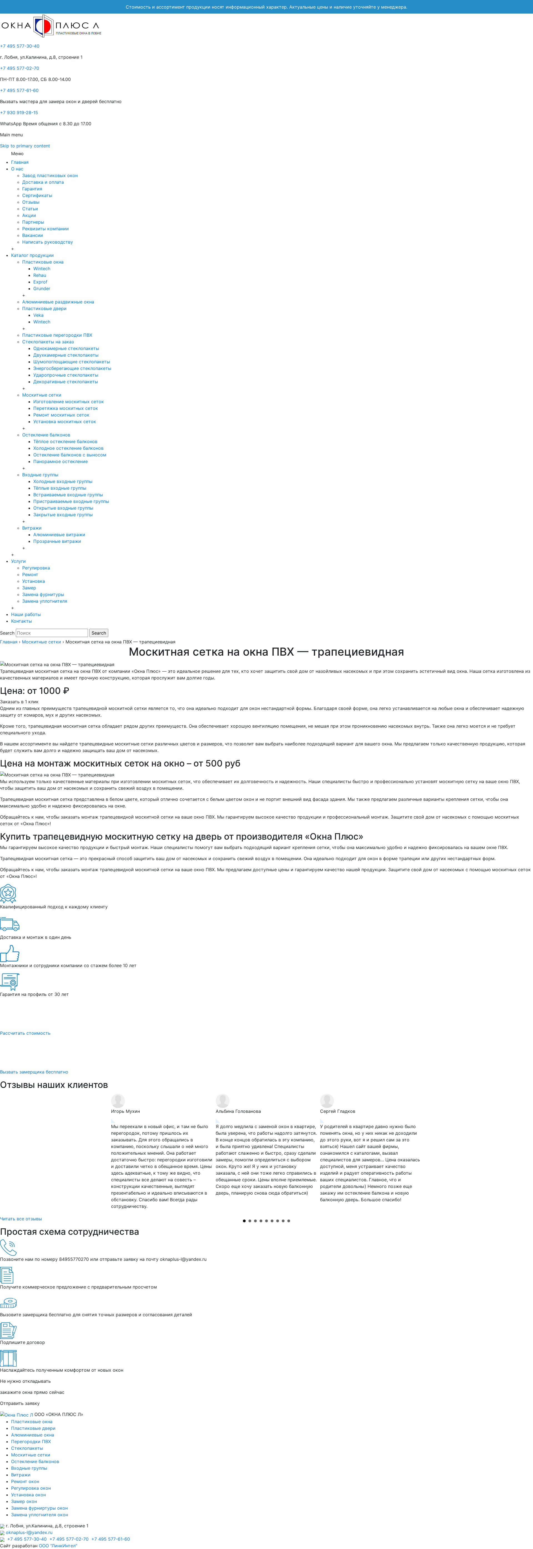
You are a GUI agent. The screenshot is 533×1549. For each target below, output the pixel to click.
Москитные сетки (41, 395)
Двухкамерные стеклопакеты (66, 355)
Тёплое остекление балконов (65, 441)
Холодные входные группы (62, 481)
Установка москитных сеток (64, 421)
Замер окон (24, 1501)
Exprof (40, 282)
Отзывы (30, 202)
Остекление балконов (46, 435)
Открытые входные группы (63, 508)
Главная (20, 162)
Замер (29, 588)
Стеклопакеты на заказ (48, 341)
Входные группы (40, 474)
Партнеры (33, 222)
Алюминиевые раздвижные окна (58, 302)
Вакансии (32, 235)
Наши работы (26, 614)
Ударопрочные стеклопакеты (65, 375)
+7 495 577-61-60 (19, 90)
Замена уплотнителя (44, 601)
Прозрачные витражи (57, 541)
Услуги (18, 561)
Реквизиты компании (45, 228)
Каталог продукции (32, 255)
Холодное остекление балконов (68, 448)
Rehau (39, 275)
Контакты (21, 621)
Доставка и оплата (43, 182)
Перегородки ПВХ (31, 1441)
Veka (38, 315)
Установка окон (28, 1494)
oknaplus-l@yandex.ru (29, 1532)
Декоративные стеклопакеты (65, 381)
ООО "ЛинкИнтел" (58, 1545)
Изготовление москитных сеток (68, 401)
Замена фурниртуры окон (39, 1508)
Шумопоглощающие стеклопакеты (71, 361)
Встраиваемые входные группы (68, 494)
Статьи (30, 208)
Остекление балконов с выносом (69, 454)
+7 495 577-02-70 (19, 68)
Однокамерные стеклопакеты (66, 348)
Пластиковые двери (44, 308)
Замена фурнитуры (43, 594)
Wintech (41, 268)
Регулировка (36, 568)
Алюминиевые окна (32, 1435)
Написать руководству (47, 242)
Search (7, 633)
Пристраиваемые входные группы (71, 501)
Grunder (41, 288)
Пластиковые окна (43, 262)
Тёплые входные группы (59, 488)
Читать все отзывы (21, 1218)
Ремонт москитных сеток (61, 415)
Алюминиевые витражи (59, 534)
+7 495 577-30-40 (19, 46)
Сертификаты (37, 195)
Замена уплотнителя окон (39, 1514)
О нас (17, 169)
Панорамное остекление (60, 461)
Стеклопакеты (27, 1448)
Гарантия (32, 188)
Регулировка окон (31, 1488)
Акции (29, 215)
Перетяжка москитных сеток (65, 408)
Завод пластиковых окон (50, 175)
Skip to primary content (25, 146)
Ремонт (30, 574)
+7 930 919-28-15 (19, 112)
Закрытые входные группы (63, 514)
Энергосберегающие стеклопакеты (72, 368)
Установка (33, 581)
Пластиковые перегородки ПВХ (57, 335)
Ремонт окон (25, 1481)
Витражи (32, 528)
